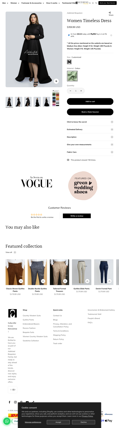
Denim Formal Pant (104, 289)
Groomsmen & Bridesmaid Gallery (101, 310)
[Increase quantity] (81, 91)
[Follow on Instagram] (15, 402)
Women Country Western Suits (35, 336)
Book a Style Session (90, 112)
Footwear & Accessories (31, 3)
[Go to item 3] (28, 102)
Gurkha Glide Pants (82, 289)
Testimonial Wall (69, 3)
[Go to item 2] (18, 102)
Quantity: (70, 85)
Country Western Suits (32, 315)
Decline (84, 422)
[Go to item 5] (46, 102)
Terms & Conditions (61, 331)
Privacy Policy (87, 416)
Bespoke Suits (28, 332)
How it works (51, 3)
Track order (57, 343)
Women (13, 3)
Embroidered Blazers (31, 324)
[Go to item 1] (9, 102)
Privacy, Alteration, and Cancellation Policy (62, 325)
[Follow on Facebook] (9, 402)
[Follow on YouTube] (27, 402)
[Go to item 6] (56, 99)
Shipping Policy (59, 335)
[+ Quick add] (21, 281)
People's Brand (94, 318)
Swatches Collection (31, 341)
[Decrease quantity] (70, 91)
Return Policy (58, 339)
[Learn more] (111, 35)
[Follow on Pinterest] (21, 402)
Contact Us (57, 315)
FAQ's (90, 322)
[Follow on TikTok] (33, 402)
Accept (58, 422)
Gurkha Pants (28, 320)
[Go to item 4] (37, 102)
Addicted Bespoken (75, 13)
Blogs (55, 320)
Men (4, 3)
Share (111, 15)
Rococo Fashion (29, 328)
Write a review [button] (76, 216)
